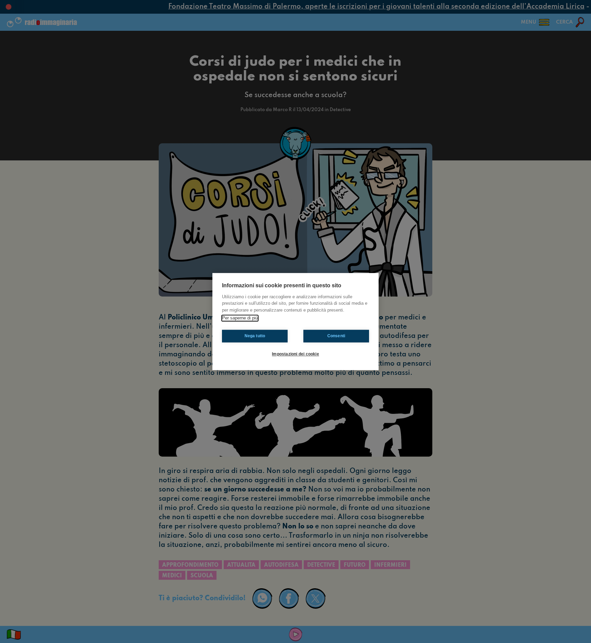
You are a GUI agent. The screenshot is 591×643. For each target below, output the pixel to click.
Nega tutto (255, 335)
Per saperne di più (240, 317)
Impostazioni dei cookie (295, 354)
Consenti (336, 335)
